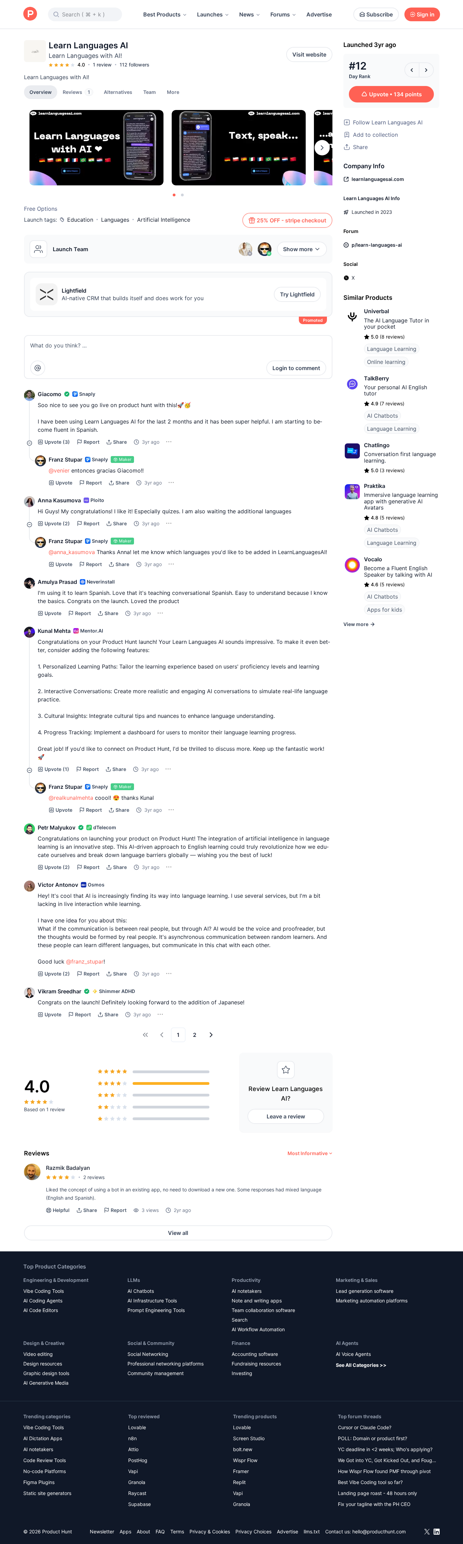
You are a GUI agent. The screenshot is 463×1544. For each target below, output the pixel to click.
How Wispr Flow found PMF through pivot (384, 1471)
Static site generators (47, 1493)
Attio (133, 1449)
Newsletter (102, 1531)
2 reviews (94, 1177)
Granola (136, 1482)
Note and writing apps (257, 1300)
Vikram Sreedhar (59, 991)
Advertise (319, 14)
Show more (298, 249)
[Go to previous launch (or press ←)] (412, 70)
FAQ (160, 1531)
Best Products (162, 14)
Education (80, 219)
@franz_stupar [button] (84, 961)
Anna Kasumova (59, 500)
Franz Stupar (65, 459)
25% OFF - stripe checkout (291, 220)
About (143, 1531)
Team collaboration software (263, 1310)
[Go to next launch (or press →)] (426, 70)
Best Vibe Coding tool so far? (370, 1482)
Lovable (137, 1427)
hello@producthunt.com (379, 1531)
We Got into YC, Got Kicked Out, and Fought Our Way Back (387, 1461)
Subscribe (379, 14)
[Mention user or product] (37, 368)
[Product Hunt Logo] (30, 14)
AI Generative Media (46, 1383)
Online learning (386, 361)
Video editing (38, 1354)
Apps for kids (384, 609)
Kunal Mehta (54, 630)
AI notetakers (246, 1291)
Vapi (133, 1471)
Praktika (374, 485)
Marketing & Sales (357, 1280)
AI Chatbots (382, 415)
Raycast (137, 1493)
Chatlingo (377, 445)
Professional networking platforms (165, 1364)
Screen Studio (249, 1438)
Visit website (309, 54)
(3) (57, 442)
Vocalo (373, 559)
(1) (57, 769)
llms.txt (312, 1531)
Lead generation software (364, 1291)
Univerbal (376, 311)
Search (239, 1320)
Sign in (426, 14)
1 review (102, 65)
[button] (173, 91)
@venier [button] (59, 470)
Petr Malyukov (56, 827)
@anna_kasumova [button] (72, 552)
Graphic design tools (46, 1373)
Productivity (246, 1280)
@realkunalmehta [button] (71, 797)
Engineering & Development (55, 1280)
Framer (241, 1471)
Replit (239, 1482)
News (246, 14)
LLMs (133, 1280)
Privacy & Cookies (210, 1531)
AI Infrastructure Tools (152, 1300)
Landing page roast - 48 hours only (377, 1493)
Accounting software (255, 1354)
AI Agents (347, 1343)
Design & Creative (43, 1343)
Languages (115, 219)
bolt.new (242, 1449)
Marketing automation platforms (371, 1300)
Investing (242, 1373)
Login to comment (296, 368)
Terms (177, 1531)
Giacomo (49, 394)
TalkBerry (376, 378)
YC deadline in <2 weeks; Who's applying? (385, 1449)
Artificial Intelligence (163, 219)
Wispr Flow (245, 1460)
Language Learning (391, 348)
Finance (241, 1343)
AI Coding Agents (42, 1300)
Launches (210, 14)
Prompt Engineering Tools (156, 1310)
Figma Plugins (38, 1482)
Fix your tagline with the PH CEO (374, 1504)
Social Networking (147, 1354)
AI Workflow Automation (258, 1329)
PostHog (137, 1460)
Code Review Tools (44, 1460)
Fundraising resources (256, 1364)
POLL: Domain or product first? (372, 1438)
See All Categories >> (361, 1365)
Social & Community (150, 1343)
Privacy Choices (253, 1531)
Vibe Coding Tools (43, 1291)
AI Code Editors (40, 1310)
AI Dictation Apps (42, 1438)
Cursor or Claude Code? (364, 1427)
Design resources (42, 1364)
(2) (57, 523)
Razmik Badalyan (68, 1167)
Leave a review (286, 1116)
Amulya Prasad (57, 581)
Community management (155, 1373)
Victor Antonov (58, 884)
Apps (125, 1531)
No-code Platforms (44, 1471)
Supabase (139, 1504)
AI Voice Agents (353, 1354)
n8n (132, 1438)
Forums (280, 14)
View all (178, 1232)
